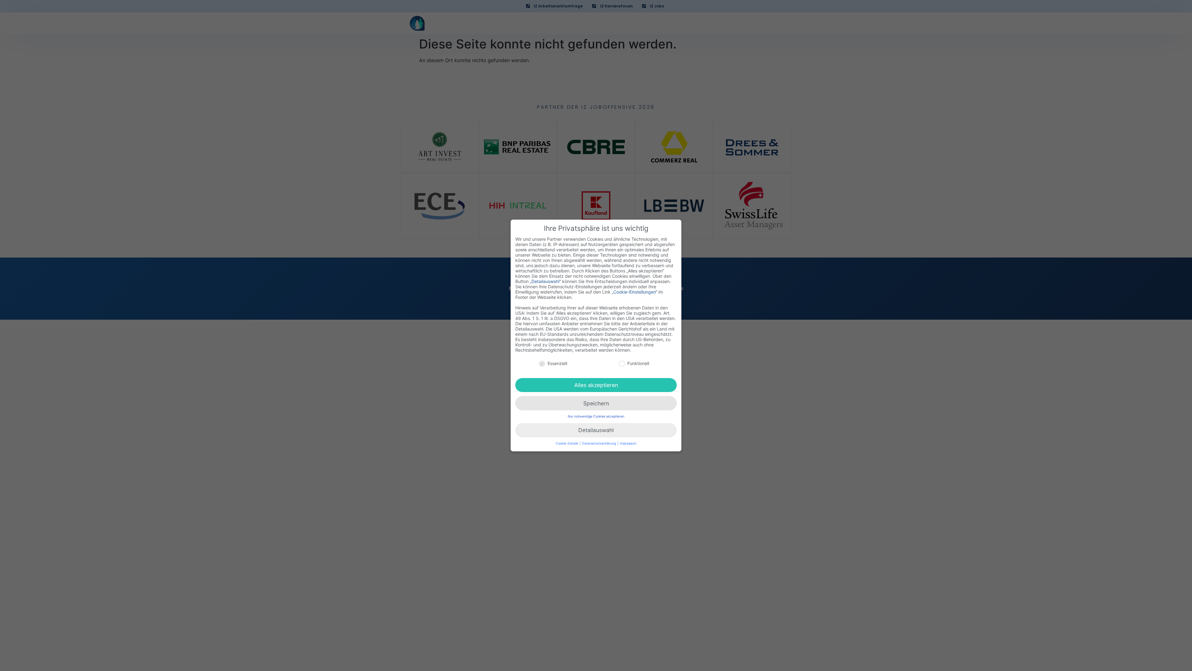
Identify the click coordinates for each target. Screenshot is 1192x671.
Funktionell (638, 363)
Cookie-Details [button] (567, 443)
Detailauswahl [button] (596, 430)
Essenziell (557, 363)
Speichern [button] (596, 403)
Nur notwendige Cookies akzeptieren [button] (596, 416)
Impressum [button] (628, 443)
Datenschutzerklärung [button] (599, 443)
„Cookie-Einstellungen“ (634, 291)
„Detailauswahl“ (545, 281)
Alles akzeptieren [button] (596, 385)
